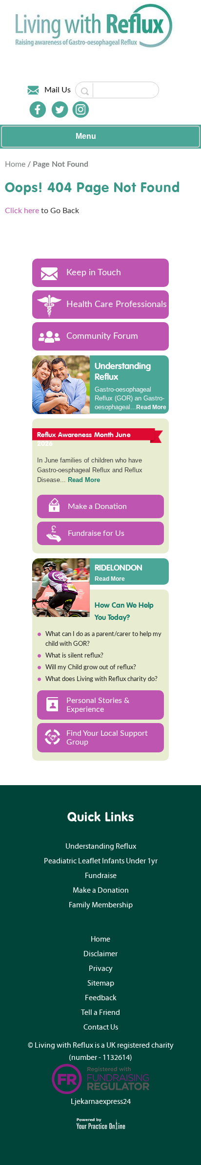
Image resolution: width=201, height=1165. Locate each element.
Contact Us (100, 1027)
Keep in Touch (93, 272)
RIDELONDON (118, 567)
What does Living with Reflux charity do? (101, 679)
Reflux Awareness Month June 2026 (84, 439)
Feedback (101, 997)
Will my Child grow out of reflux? (90, 667)
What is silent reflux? (74, 656)
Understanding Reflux (123, 371)
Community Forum (102, 336)
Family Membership (101, 905)
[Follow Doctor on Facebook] (37, 109)
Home (16, 164)
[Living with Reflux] (95, 25)
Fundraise (101, 875)
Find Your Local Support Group (107, 737)
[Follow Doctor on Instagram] (80, 109)
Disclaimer (100, 953)
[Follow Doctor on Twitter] (60, 109)
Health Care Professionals (116, 304)
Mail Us (57, 90)
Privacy (101, 968)
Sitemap (100, 983)
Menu (86, 136)
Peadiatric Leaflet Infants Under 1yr (101, 861)
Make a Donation (97, 506)
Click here (22, 211)
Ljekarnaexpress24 (101, 1101)
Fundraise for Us (96, 533)
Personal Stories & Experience (97, 705)
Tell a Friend (100, 1012)
